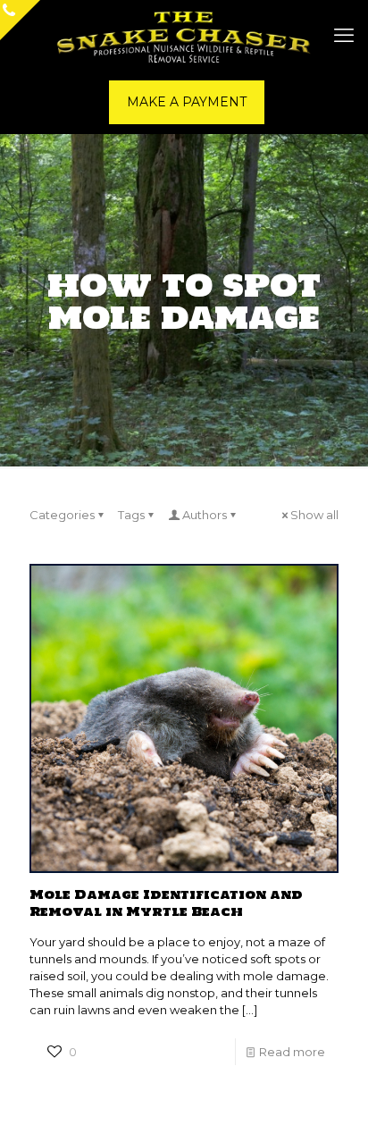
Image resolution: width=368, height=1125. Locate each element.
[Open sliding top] (20, 20)
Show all (314, 515)
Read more (292, 1052)
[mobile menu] (344, 36)
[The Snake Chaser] (184, 36)
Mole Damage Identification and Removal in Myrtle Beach (166, 903)
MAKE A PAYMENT (187, 102)
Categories (62, 515)
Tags (131, 515)
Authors (204, 515)
